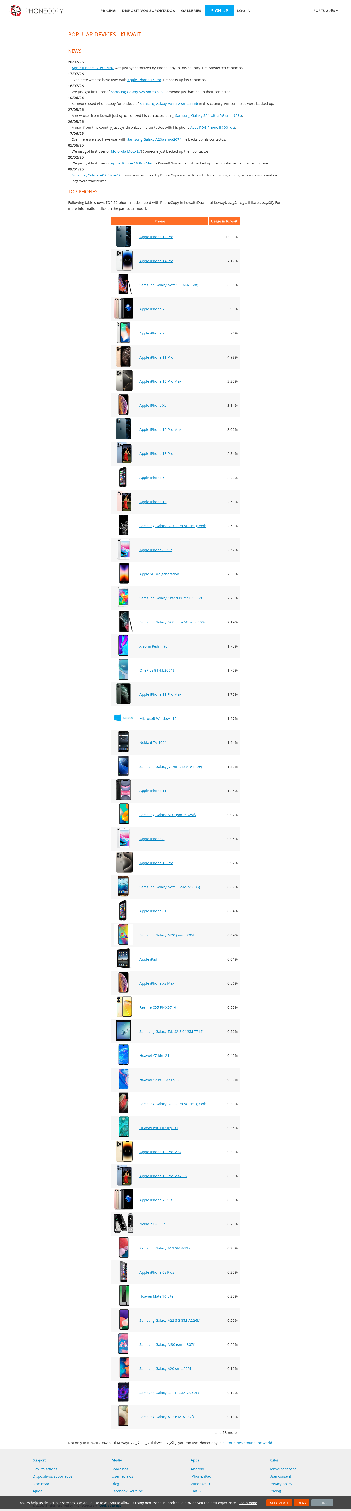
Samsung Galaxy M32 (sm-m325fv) (168, 814)
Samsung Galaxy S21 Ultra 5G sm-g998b (172, 1103)
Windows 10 (201, 1483)
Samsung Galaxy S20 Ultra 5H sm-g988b (172, 525)
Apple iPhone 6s (152, 911)
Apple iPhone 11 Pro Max (160, 694)
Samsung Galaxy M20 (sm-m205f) (167, 935)
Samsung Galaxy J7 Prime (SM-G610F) (170, 766)
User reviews (122, 1476)
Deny (301, 1502)
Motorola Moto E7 (126, 151)
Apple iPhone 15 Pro (156, 862)
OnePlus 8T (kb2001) (156, 670)
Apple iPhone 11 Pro (156, 357)
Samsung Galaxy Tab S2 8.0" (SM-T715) (171, 1031)
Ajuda (37, 1491)
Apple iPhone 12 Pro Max (160, 429)
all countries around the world (247, 1442)
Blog (115, 1483)
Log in (243, 10)
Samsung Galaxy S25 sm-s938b (137, 91)
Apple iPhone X (152, 333)
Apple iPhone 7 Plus (155, 1199)
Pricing (108, 10)
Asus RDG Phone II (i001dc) (212, 127)
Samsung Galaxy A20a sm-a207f (154, 139)
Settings (322, 1502)
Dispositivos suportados (148, 10)
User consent (280, 1476)
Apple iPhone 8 (152, 838)
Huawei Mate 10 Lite (156, 1296)
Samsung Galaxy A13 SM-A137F (165, 1248)
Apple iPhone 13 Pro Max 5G (163, 1175)
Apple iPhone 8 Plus (155, 549)
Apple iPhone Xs (152, 405)
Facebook (120, 1491)
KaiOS (196, 1491)
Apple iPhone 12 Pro (156, 236)
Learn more (248, 1503)
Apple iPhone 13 (153, 501)
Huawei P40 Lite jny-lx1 (158, 1127)
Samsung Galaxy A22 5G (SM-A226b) (169, 1320)
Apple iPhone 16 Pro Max (132, 163)
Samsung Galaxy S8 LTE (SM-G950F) (169, 1392)
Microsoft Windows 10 (158, 718)
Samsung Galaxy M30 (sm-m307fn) (168, 1344)
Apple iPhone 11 (153, 790)
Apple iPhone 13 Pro (156, 453)
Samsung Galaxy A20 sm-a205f (165, 1368)
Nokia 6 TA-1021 (153, 742)
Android (197, 1468)
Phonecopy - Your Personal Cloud (37, 11)
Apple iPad (148, 959)
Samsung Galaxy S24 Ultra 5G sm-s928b (208, 115)
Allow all (279, 1502)
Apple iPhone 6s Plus (156, 1272)
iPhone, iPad (201, 1476)
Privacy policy (281, 1483)
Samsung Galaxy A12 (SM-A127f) (166, 1416)
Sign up (219, 10)
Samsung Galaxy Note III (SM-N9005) (169, 886)
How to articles (45, 1468)
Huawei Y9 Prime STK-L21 (160, 1079)
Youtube (136, 1491)
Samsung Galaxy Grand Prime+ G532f (170, 598)
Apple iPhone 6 (152, 477)
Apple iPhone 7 (152, 309)
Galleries (191, 10)
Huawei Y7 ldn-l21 (154, 1055)
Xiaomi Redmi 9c (153, 646)
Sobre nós (120, 1468)
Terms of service (283, 1468)
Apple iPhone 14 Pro (156, 260)
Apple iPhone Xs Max (156, 983)
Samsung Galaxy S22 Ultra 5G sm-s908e (172, 622)
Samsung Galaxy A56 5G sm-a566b (169, 103)
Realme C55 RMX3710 (157, 1007)
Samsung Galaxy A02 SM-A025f (98, 175)
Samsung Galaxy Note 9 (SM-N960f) (168, 285)
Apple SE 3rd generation (159, 573)
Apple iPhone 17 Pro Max (93, 67)
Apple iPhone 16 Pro (144, 79)
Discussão (41, 1483)
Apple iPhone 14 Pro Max (160, 1151)
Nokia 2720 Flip (152, 1224)
